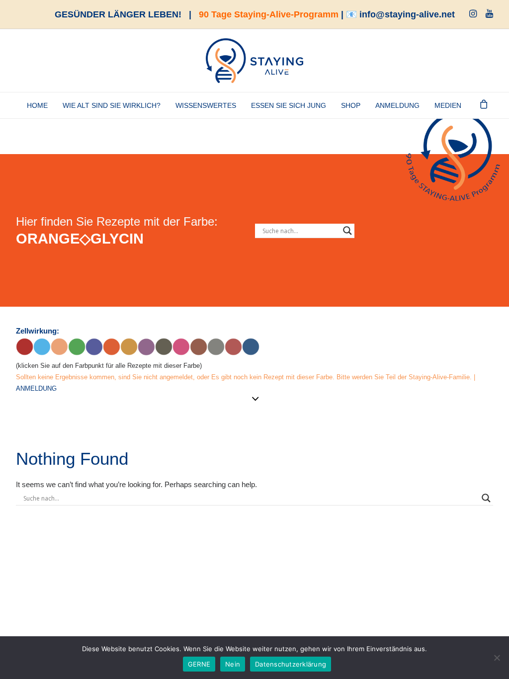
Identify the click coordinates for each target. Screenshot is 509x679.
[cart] (484, 105)
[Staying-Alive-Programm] (453, 154)
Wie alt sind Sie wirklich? (112, 105)
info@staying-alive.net (407, 14)
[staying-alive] (254, 60)
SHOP (350, 105)
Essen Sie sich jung (288, 105)
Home (37, 105)
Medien (447, 105)
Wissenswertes (205, 105)
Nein (232, 664)
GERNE (199, 664)
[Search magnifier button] (347, 231)
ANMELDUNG (397, 105)
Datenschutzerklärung (290, 664)
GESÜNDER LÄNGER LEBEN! (118, 14)
